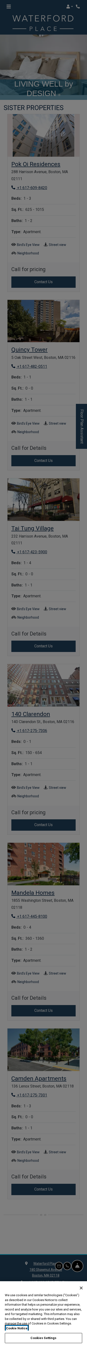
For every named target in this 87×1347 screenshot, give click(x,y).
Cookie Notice (17, 1328)
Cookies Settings (43, 1338)
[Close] (81, 1288)
